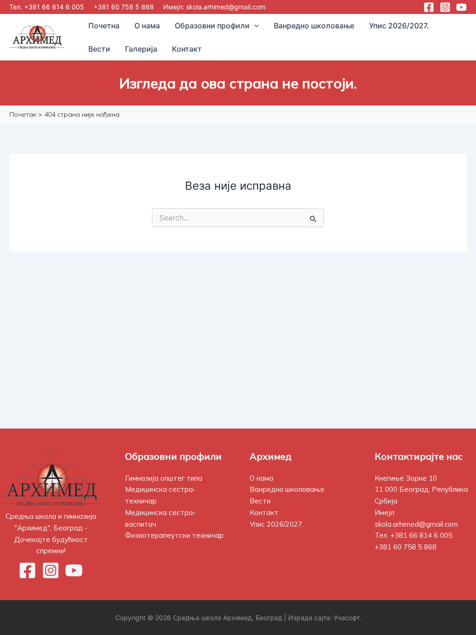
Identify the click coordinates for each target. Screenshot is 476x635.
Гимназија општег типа (163, 478)
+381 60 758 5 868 (123, 7)
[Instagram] (445, 7)
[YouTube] (461, 7)
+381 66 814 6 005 (54, 7)
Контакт (264, 512)
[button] (254, 25)
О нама (261, 478)
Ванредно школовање (287, 489)
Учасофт (346, 618)
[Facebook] (428, 7)
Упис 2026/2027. (277, 524)
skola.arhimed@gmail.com (225, 7)
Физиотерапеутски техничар (174, 535)
